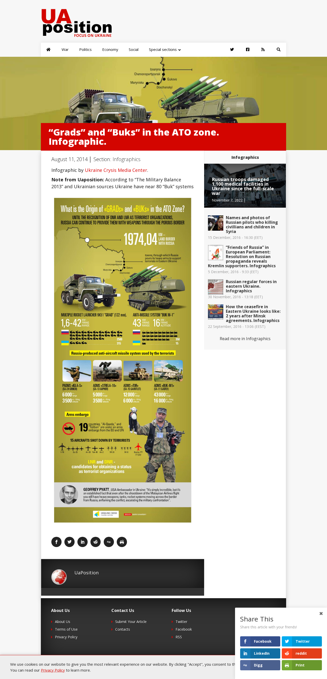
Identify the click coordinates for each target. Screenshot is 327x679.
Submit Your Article (131, 621)
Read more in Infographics (245, 338)
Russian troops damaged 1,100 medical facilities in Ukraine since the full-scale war (243, 186)
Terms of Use (66, 629)
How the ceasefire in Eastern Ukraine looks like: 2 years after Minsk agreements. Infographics (253, 313)
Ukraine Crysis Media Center (116, 170)
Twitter (181, 621)
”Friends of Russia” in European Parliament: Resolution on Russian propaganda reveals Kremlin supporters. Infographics (242, 256)
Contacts (122, 629)
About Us (62, 621)
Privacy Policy (66, 637)
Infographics (127, 159)
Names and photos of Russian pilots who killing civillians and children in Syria (252, 224)
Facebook (184, 629)
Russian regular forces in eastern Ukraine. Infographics (251, 286)
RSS (179, 637)
